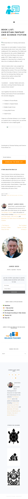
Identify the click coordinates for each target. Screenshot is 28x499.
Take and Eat (14, 216)
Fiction (7, 195)
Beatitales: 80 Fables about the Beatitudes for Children (13, 411)
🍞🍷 (4, 308)
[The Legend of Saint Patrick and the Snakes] (14, 484)
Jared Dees (14, 9)
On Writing (20, 195)
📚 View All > (6, 317)
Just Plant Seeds (5, 216)
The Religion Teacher (7, 212)
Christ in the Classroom (19, 214)
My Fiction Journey (13, 195)
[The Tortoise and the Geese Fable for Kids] (14, 444)
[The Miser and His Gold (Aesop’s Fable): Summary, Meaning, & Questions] (14, 464)
